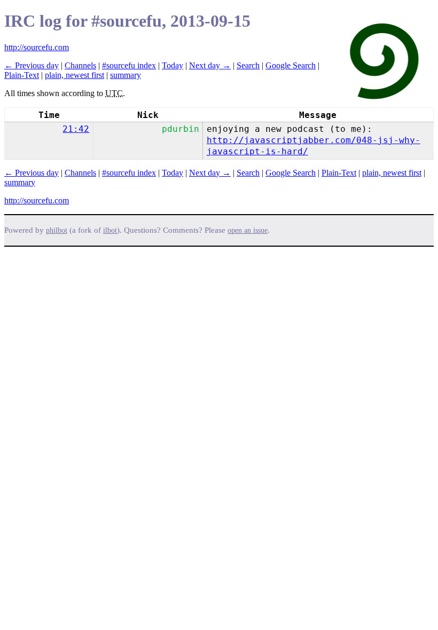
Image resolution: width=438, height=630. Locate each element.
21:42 (75, 129)
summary (125, 75)
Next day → (210, 65)
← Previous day (31, 65)
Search (248, 65)
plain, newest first (74, 75)
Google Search (290, 65)
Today (172, 65)
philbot (56, 230)
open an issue (248, 230)
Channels (80, 65)
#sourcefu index (129, 65)
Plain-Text (21, 75)
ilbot (110, 230)
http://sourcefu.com (36, 47)
